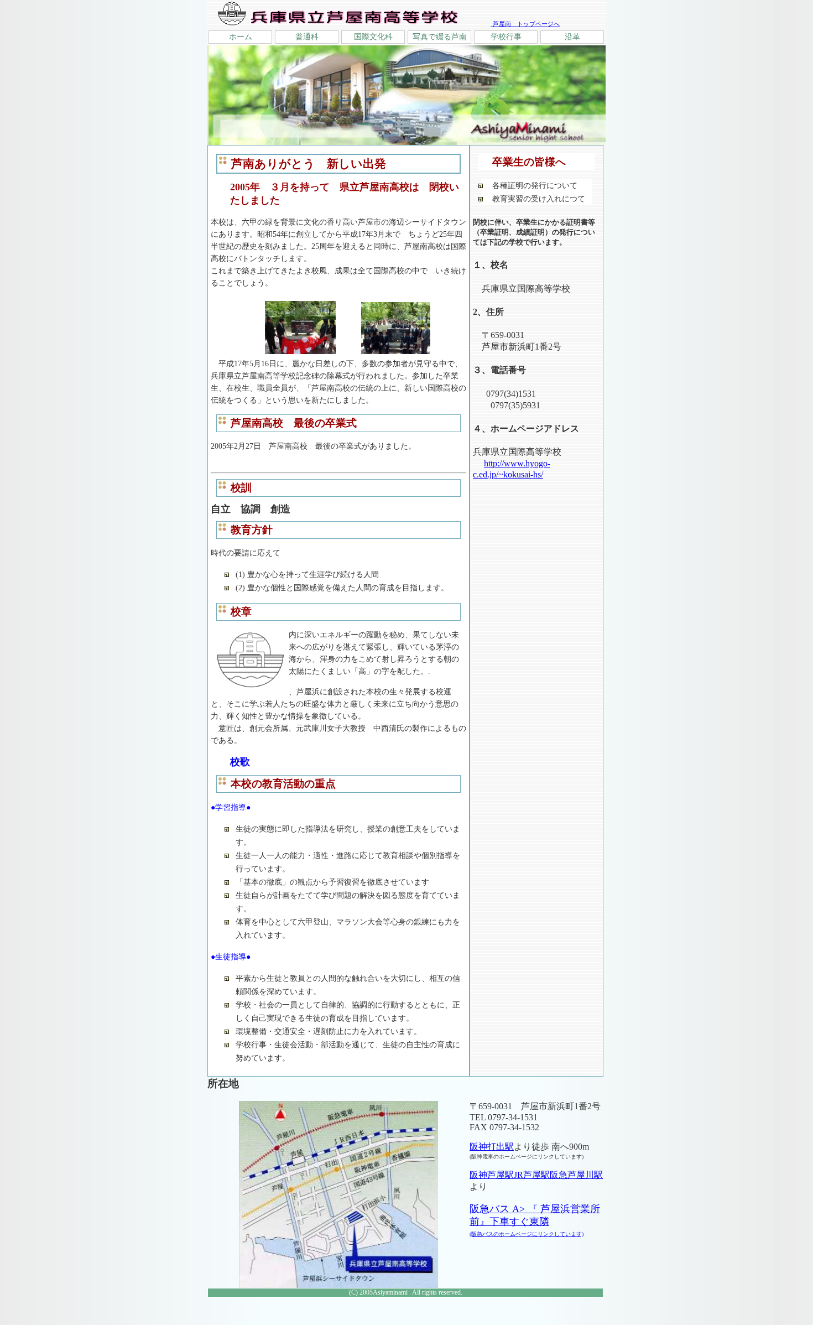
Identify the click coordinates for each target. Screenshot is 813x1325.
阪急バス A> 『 (505, 1208)
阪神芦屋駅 (492, 1174)
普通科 (307, 37)
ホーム (240, 37)
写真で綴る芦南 (440, 37)
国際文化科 (373, 37)
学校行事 (506, 37)
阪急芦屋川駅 (576, 1174)
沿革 (572, 37)
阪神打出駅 (492, 1146)
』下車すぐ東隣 (526, 1226)
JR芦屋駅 (532, 1174)
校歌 (240, 761)
